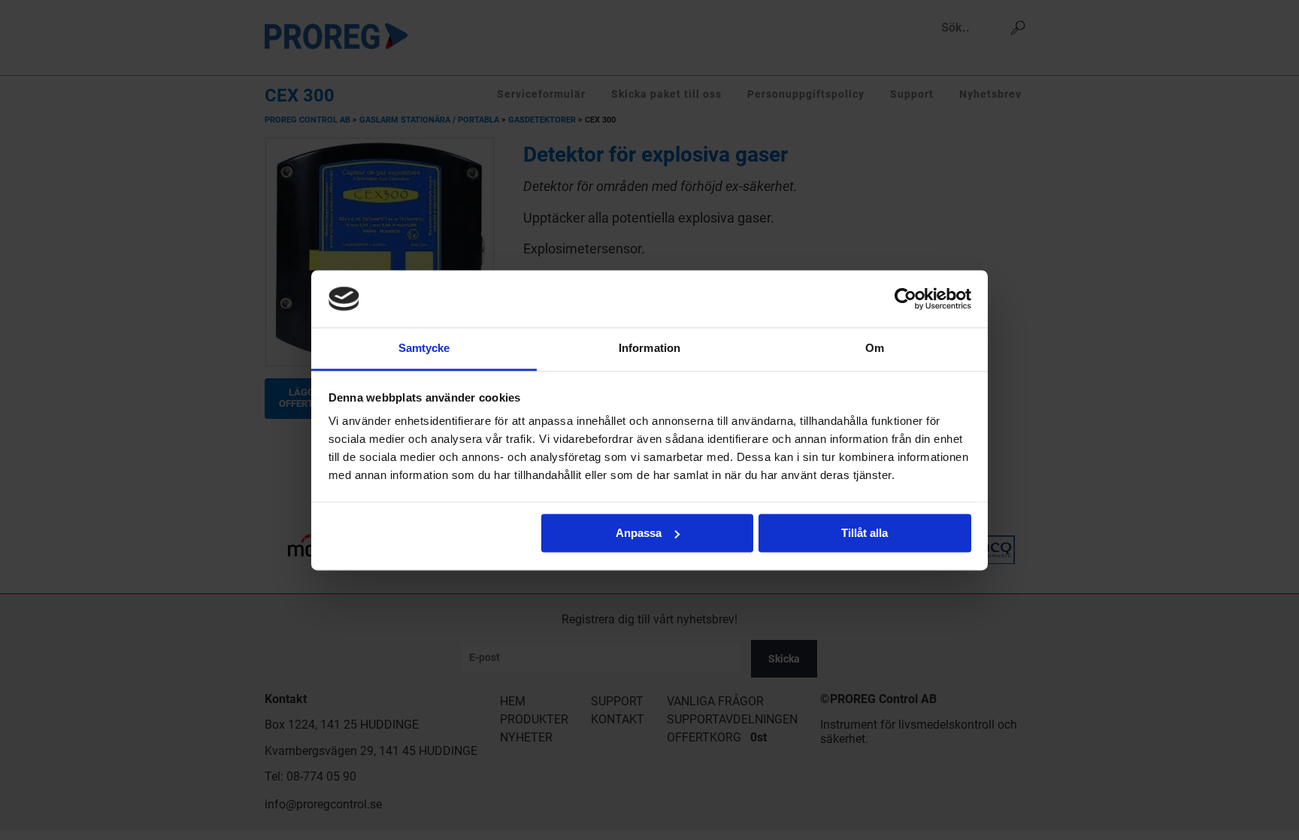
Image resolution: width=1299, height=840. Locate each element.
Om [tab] (874, 348)
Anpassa (639, 532)
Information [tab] (649, 348)
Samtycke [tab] (424, 348)
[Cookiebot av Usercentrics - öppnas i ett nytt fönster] (905, 298)
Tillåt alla (864, 532)
